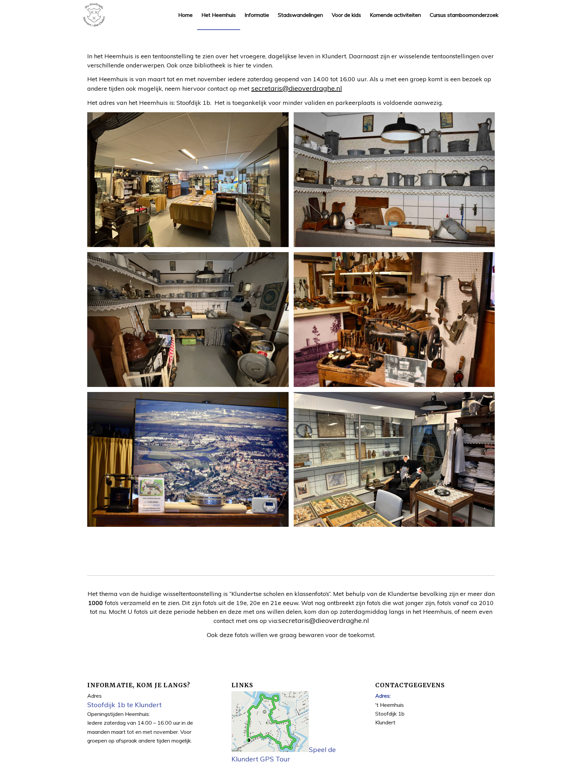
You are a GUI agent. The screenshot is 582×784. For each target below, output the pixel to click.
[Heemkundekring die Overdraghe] (94, 15)
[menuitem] (185, 15)
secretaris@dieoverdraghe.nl (296, 88)
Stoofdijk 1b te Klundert (124, 704)
